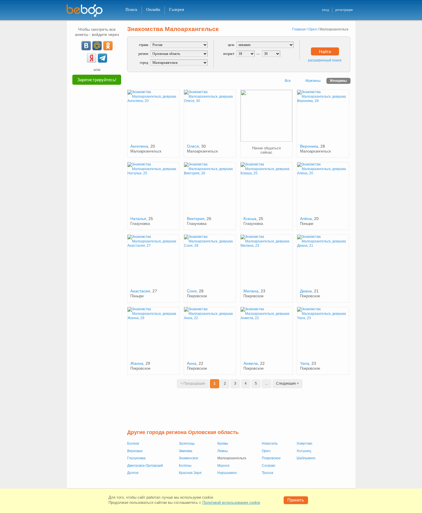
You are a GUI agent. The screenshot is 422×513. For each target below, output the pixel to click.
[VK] (86, 45)
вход (325, 10)
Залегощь (187, 443)
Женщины (338, 81)
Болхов (133, 443)
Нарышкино (227, 473)
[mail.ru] (97, 45)
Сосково (268, 466)
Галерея (176, 9)
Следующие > (287, 383)
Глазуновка (136, 458)
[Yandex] (91, 58)
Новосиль (270, 443)
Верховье (135, 451)
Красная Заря (190, 473)
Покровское (271, 458)
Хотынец (304, 451)
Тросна (267, 473)
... (266, 383)
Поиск (131, 9)
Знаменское (188, 458)
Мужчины (313, 81)
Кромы (222, 443)
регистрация (344, 10)
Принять (295, 499)
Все (288, 81)
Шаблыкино (306, 458)
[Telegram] (102, 58)
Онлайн (153, 9)
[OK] (108, 45)
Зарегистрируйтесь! (96, 79)
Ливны (222, 451)
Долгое (133, 473)
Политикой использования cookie (231, 502)
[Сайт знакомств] (88, 10)
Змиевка (185, 451)
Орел (266, 451)
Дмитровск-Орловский (145, 466)
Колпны (185, 466)
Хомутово (304, 443)
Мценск (223, 466)
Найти (325, 51)
